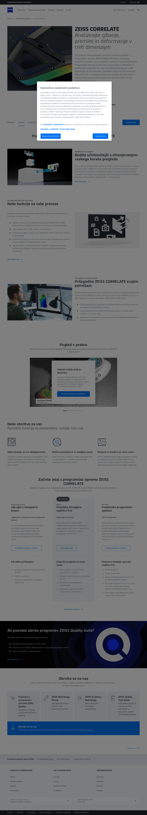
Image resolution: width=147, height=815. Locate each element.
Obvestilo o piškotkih (49, 129)
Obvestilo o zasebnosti (53, 124)
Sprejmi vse (100, 136)
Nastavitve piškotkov (50, 136)
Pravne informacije (67, 129)
